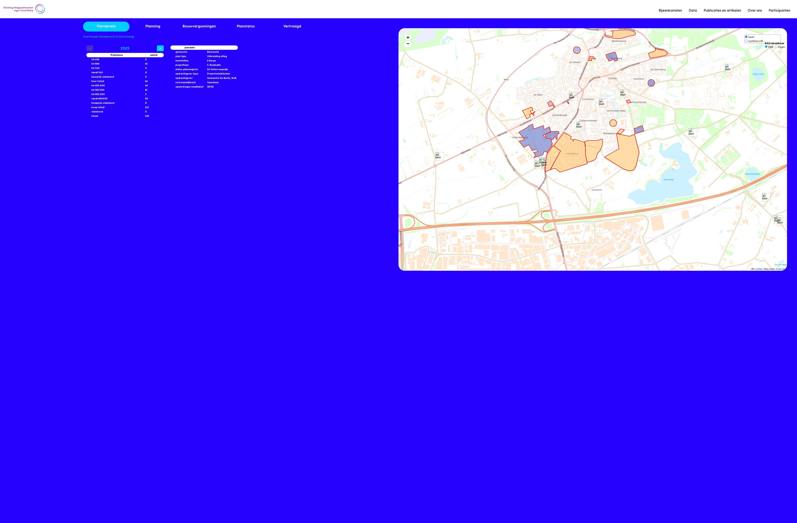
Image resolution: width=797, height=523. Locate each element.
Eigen (781, 47)
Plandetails (106, 26)
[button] (571, 96)
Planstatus (246, 26)
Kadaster (781, 269)
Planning (152, 26)
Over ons (755, 10)
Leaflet (758, 269)
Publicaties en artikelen (722, 10)
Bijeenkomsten (670, 10)
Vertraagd (292, 26)
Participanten (779, 10)
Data (693, 10)
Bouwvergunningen (199, 26)
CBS (770, 47)
